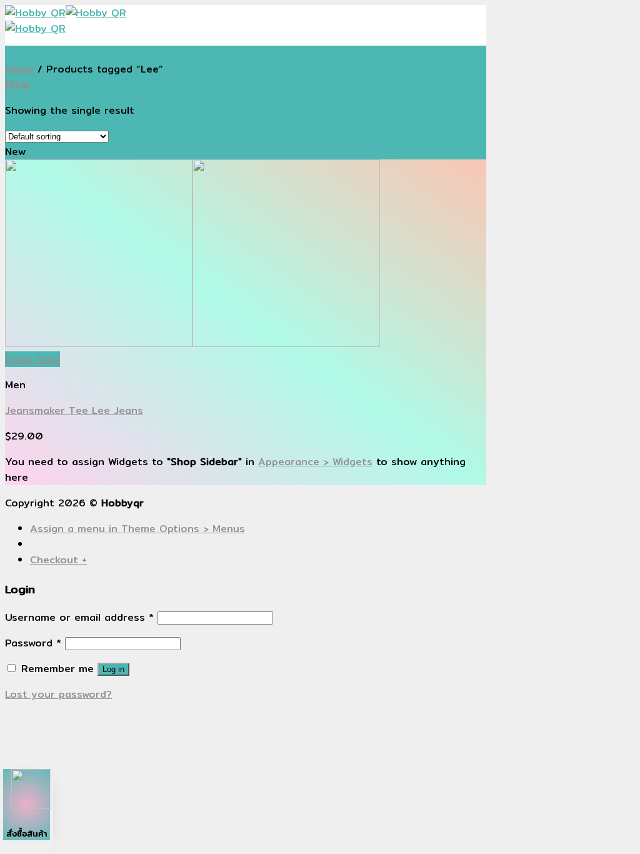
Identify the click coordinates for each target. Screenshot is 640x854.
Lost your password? (58, 694)
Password (33, 643)
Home (19, 69)
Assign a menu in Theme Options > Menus (137, 528)
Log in (113, 669)
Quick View (32, 359)
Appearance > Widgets (315, 462)
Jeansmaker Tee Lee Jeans (74, 410)
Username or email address (79, 617)
